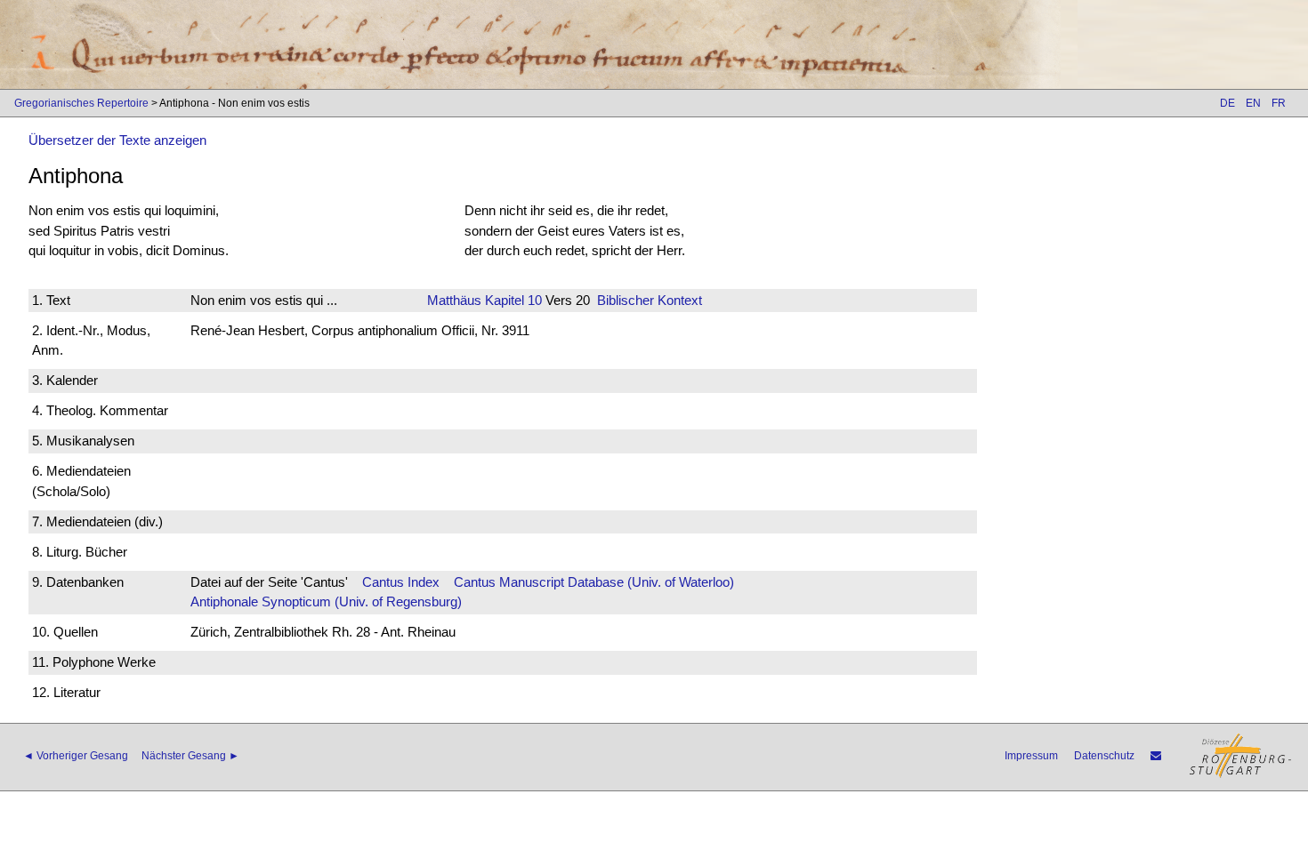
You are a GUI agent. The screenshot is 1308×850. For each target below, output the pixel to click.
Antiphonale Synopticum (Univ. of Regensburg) (326, 601)
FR (1279, 103)
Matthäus (454, 300)
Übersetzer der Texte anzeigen (117, 140)
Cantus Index (401, 581)
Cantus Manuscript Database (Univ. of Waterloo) (594, 581)
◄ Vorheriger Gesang (75, 756)
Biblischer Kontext (649, 300)
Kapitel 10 (511, 300)
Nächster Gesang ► (190, 756)
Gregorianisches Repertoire (81, 103)
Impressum (1031, 756)
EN (1253, 103)
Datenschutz (1104, 756)
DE (1227, 103)
